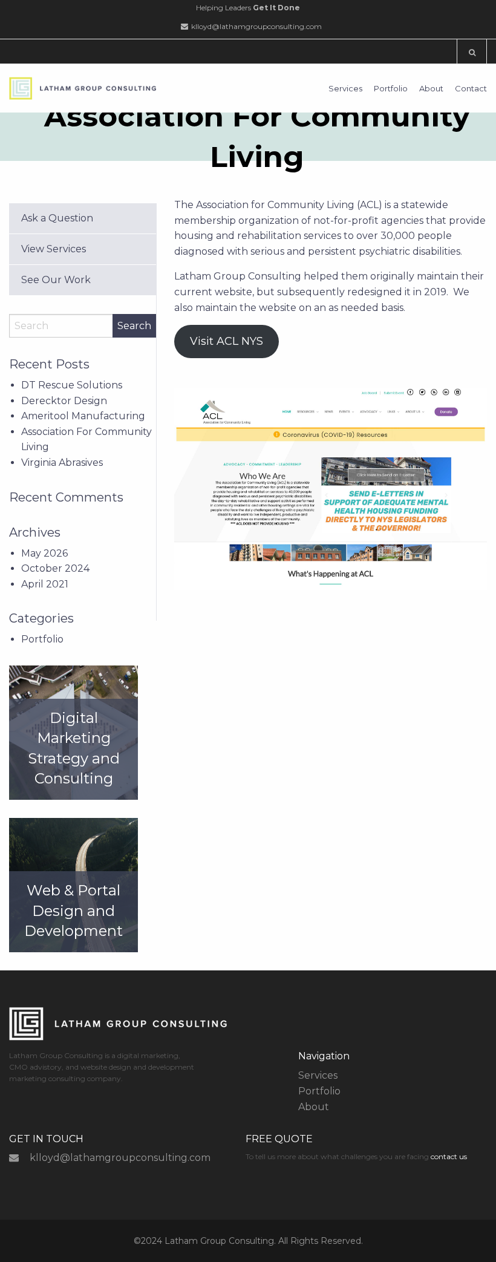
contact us (449, 1156)
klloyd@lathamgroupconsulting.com (256, 26)
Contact (471, 88)
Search (134, 326)
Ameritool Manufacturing (83, 416)
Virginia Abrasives (62, 462)
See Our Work (56, 280)
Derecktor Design (64, 401)
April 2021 (44, 584)
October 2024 (55, 568)
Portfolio (391, 88)
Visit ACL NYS (226, 341)
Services (345, 88)
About (431, 88)
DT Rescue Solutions (71, 385)
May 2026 (44, 553)
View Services (53, 249)
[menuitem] (340, 88)
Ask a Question (57, 218)
